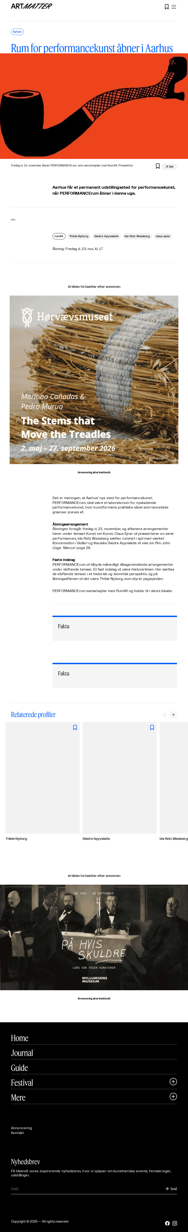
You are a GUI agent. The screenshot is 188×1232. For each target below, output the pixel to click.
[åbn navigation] (174, 7)
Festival (22, 1082)
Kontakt (17, 1133)
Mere (18, 1097)
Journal (22, 1052)
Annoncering (21, 1128)
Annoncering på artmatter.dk (94, 472)
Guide (19, 1067)
